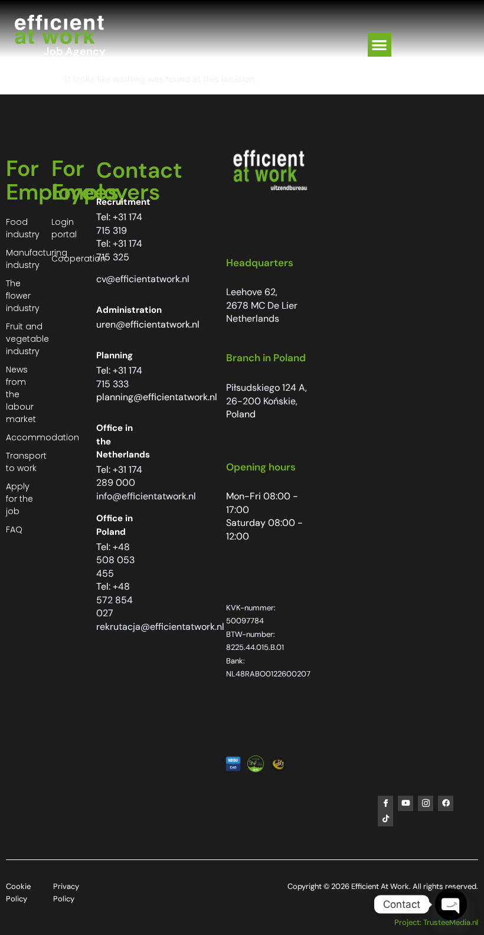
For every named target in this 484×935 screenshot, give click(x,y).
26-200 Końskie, (261, 401)
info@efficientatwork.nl (146, 496)
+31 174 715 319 (119, 224)
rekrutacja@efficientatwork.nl (160, 626)
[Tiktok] (385, 818)
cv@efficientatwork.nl (142, 279)
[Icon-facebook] (385, 803)
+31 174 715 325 (119, 250)
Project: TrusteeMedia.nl (436, 922)
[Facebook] (445, 803)
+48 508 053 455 (115, 560)
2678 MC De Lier (261, 305)
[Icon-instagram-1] (425, 803)
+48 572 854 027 (114, 599)
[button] (380, 44)
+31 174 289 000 (119, 476)
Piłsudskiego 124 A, (266, 387)
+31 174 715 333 (119, 377)
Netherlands (252, 318)
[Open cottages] (451, 904)
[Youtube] (405, 803)
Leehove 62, (251, 292)
